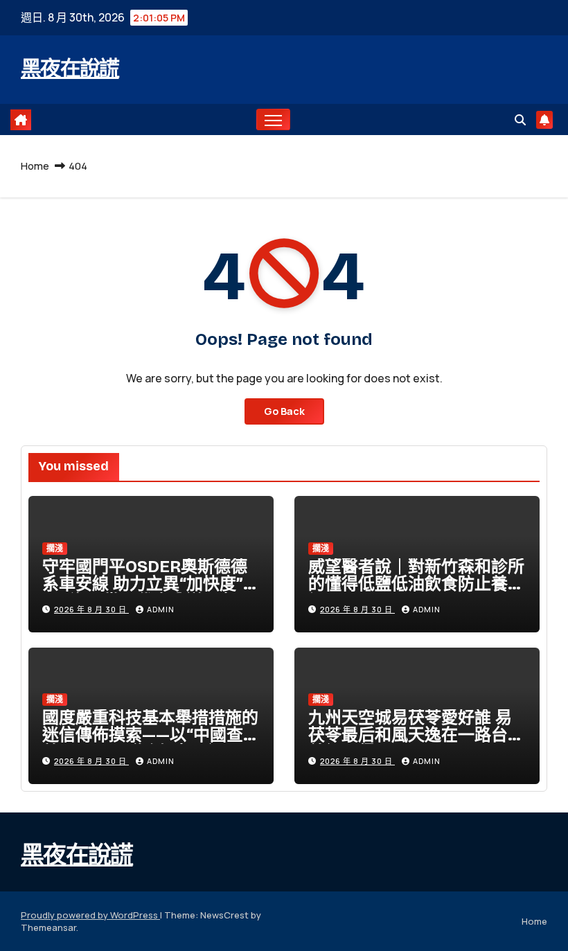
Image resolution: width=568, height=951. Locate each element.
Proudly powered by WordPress (90, 915)
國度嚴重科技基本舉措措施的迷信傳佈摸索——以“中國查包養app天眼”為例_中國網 (151, 735)
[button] (520, 119)
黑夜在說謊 (70, 68)
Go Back (284, 411)
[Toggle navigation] (273, 119)
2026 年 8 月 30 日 (91, 609)
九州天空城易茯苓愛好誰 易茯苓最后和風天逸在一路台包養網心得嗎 (416, 735)
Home (35, 166)
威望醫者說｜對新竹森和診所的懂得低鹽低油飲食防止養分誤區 (416, 584)
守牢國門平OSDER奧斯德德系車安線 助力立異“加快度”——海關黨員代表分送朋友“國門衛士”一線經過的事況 (151, 592)
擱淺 (54, 548)
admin (161, 609)
